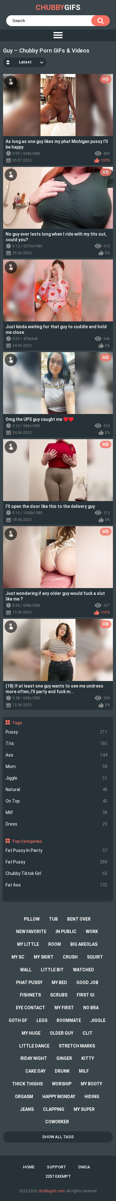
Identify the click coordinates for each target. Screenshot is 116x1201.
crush (70, 957)
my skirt (44, 957)
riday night (33, 1058)
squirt (95, 957)
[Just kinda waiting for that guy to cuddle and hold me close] (58, 291)
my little (28, 944)
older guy (61, 1033)
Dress (57, 823)
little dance (34, 1045)
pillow (32, 919)
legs (42, 1020)
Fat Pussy (57, 861)
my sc (17, 957)
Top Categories (27, 841)
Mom (57, 766)
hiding (91, 1096)
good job (87, 982)
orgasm (24, 1096)
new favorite (31, 931)
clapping (53, 1109)
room (54, 944)
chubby (58, 7)
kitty (87, 1058)
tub (53, 919)
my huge (31, 1033)
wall (26, 969)
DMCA (84, 1167)
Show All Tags (58, 1136)
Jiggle (57, 777)
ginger (64, 1058)
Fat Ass (57, 884)
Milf (57, 812)
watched (83, 969)
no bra (91, 1007)
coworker (57, 1121)
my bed (59, 982)
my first (64, 1007)
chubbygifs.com (51, 1191)
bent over (79, 919)
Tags (17, 722)
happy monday (58, 1096)
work (92, 931)
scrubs (58, 994)
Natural (57, 789)
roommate (69, 1020)
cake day (35, 1071)
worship (61, 1083)
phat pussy (29, 982)
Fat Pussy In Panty (57, 850)
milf (84, 1071)
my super (84, 1109)
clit (87, 1033)
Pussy (57, 731)
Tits (57, 743)
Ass (57, 754)
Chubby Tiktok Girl (57, 873)
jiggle (97, 1020)
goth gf (18, 1020)
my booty (91, 1083)
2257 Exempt (58, 1176)
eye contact (30, 1007)
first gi (85, 994)
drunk (62, 1071)
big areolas (83, 944)
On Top (57, 800)
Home (28, 1167)
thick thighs (27, 1083)
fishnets (30, 994)
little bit (52, 969)
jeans (27, 1109)
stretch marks (77, 1045)
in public (66, 931)
